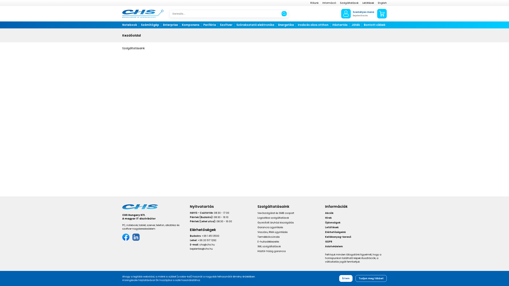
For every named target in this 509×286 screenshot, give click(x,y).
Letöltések (368, 3)
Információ (329, 3)
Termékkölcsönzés (268, 237)
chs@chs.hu (207, 244)
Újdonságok (332, 222)
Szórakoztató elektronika (255, 25)
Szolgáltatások (349, 3)
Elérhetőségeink (335, 232)
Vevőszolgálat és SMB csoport (275, 213)
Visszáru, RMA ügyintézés (272, 232)
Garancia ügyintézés (270, 227)
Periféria (209, 25)
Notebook (129, 25)
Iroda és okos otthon (313, 25)
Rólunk (314, 3)
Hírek (328, 217)
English (382, 3)
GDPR (328, 241)
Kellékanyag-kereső (338, 237)
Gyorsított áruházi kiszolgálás (275, 222)
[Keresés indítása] (284, 13)
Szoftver (226, 25)
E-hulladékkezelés (268, 241)
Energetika (286, 25)
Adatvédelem (334, 246)
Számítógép (150, 25)
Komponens (190, 25)
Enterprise (170, 25)
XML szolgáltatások (269, 246)
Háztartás (340, 25)
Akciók (329, 213)
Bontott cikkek (374, 25)
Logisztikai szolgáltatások (273, 217)
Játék (356, 25)
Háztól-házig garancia (271, 251)
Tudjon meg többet (371, 278)
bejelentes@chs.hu (201, 248)
